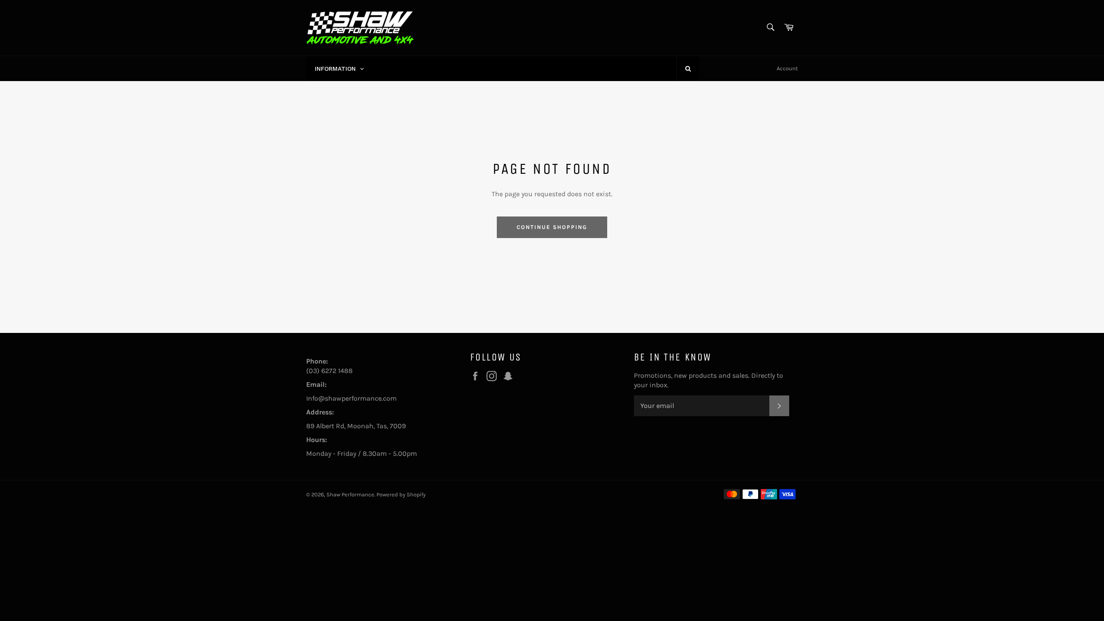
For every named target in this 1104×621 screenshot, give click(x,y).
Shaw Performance (350, 494)
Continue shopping (552, 227)
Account (787, 68)
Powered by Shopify (401, 494)
